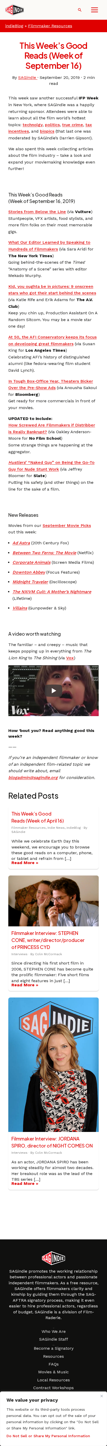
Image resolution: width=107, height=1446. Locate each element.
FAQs (54, 1364)
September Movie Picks (67, 525)
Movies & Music (53, 1371)
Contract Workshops (53, 1387)
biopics (47, 131)
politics (52, 124)
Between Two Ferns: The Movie (44, 552)
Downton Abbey (28, 572)
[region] (53, 1418)
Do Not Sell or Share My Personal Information (48, 1436)
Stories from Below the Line (37, 211)
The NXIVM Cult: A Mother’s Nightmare (51, 591)
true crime (72, 124)
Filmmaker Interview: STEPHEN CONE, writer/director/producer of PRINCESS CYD (48, 940)
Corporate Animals (31, 562)
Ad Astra (21, 542)
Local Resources (53, 1379)
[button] (79, 10)
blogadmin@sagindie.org (33, 777)
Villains (19, 608)
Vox (70, 657)
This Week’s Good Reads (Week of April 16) (37, 817)
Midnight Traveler (30, 581)
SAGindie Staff (53, 1339)
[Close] (101, 1396)
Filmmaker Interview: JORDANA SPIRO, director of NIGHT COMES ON (52, 1142)
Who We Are (54, 1331)
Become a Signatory (53, 1348)
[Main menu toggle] (94, 10)
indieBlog (14, 25)
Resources (53, 1356)
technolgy (33, 124)
